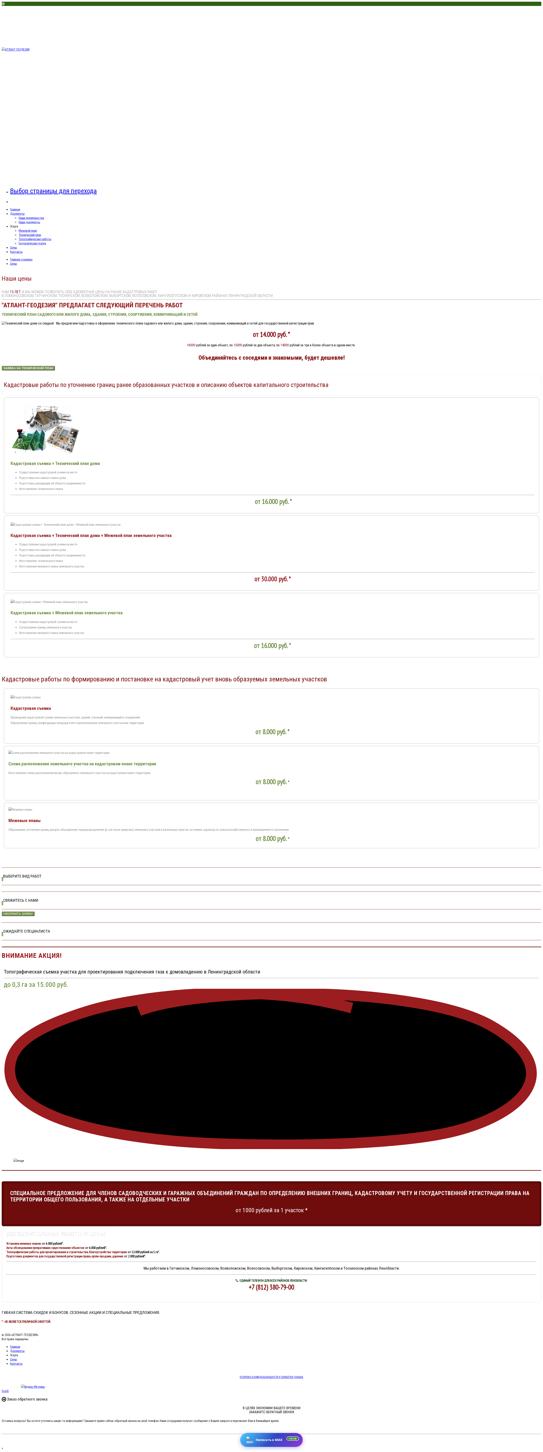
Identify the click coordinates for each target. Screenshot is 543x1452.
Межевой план (28, 230)
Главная (15, 209)
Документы (17, 213)
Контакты (16, 252)
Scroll (5, 1391)
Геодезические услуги (32, 243)
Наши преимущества (31, 218)
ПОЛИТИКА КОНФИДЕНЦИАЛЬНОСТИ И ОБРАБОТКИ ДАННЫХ (271, 1377)
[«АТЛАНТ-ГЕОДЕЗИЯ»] (15, 49)
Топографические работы (35, 239)
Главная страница (21, 259)
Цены (13, 247)
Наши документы (29, 222)
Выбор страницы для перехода (53, 191)
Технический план (30, 235)
